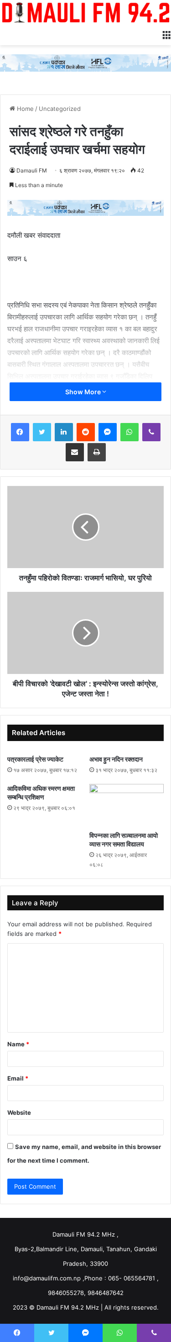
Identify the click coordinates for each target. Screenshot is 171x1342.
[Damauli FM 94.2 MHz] (85, 12)
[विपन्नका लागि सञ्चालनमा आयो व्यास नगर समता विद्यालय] (126, 805)
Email (17, 1078)
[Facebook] (20, 432)
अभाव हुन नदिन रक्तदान (116, 759)
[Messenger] (107, 432)
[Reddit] (86, 432)
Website (19, 1112)
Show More (83, 392)
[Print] (97, 452)
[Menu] (166, 34)
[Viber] (151, 432)
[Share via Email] (75, 452)
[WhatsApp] (129, 432)
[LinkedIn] (64, 432)
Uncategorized (60, 108)
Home (24, 108)
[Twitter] (42, 432)
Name (18, 1044)
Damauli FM (31, 170)
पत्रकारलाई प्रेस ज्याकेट (35, 759)
